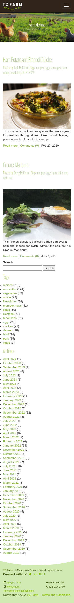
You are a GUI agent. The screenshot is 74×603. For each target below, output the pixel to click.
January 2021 (12, 491)
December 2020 (13, 495)
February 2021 (12, 486)
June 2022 (10, 425)
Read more (10, 145)
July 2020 (9, 515)
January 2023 (12, 400)
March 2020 (11, 528)
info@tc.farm (13, 582)
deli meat (63, 173)
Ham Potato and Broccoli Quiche (27, 60)
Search (8, 262)
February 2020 (12, 532)
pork (6, 338)
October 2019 (12, 544)
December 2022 (13, 404)
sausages (56, 68)
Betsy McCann (21, 173)
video (6, 73)
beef (6, 334)
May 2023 (9, 383)
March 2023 (11, 392)
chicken (8, 326)
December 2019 (13, 540)
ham (64, 68)
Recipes (8, 313)
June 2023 (10, 379)
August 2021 (11, 462)
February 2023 (12, 396)
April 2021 (9, 478)
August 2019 (11, 552)
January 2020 (12, 536)
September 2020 (14, 507)
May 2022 (9, 429)
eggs (47, 68)
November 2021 (13, 449)
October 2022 (12, 408)
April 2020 (9, 523)
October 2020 (12, 503)
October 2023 (12, 363)
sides (6, 309)
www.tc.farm (13, 586)
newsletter (15, 73)
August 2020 (11, 511)
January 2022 (12, 445)
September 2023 (14, 367)
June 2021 (10, 470)
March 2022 (11, 437)
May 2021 (9, 474)
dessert (8, 330)
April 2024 (9, 359)
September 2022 (14, 412)
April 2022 (9, 433)
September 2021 (14, 458)
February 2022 (12, 441)
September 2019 (14, 548)
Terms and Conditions (56, 594)
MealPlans (10, 318)
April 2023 (9, 387)
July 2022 (9, 420)
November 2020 (13, 499)
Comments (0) (29, 145)
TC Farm (32, 594)
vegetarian (10, 293)
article (7, 297)
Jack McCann (21, 68)
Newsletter (10, 301)
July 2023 (9, 375)
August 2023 (11, 371)
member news (12, 305)
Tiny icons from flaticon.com (18, 590)
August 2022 (11, 416)
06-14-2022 (28, 73)
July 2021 (9, 466)
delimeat (7, 178)
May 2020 (9, 519)
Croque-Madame (15, 165)
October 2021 (12, 453)
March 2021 (11, 482)
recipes (40, 68)
